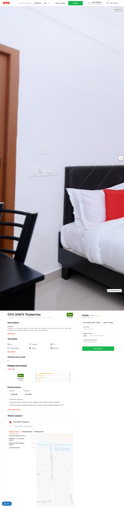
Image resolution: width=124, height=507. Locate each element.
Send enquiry (98, 348)
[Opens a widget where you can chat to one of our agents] (7, 504)
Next (121, 158)
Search (75, 3)
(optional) (90, 340)
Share (119, 9)
